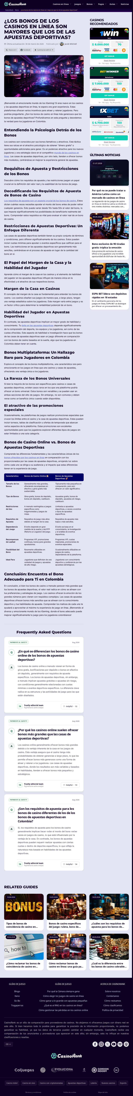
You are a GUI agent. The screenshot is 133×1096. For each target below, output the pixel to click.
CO (7, 1044)
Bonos (89, 4)
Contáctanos (113, 996)
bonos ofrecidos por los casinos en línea (24, 457)
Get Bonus (109, 56)
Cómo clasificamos (113, 1005)
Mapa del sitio (103, 1092)
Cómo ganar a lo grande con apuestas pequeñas (63, 1000)
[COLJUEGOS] (24, 1070)
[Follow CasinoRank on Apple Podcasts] (126, 1044)
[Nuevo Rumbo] (84, 1070)
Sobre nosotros (112, 991)
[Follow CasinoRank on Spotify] (120, 1044)
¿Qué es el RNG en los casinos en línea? (63, 1005)
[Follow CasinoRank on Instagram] (101, 1044)
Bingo (17, 991)
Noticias (125, 4)
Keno (17, 996)
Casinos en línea (61, 4)
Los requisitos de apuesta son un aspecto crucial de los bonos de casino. (40, 200)
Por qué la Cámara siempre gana (63, 991)
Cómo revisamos (112, 1000)
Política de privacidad (112, 1010)
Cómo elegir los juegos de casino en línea (63, 996)
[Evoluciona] (64, 1070)
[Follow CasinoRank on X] (107, 1044)
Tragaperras (17, 1005)
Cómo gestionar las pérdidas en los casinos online (63, 1010)
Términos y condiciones (33, 1092)
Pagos (101, 4)
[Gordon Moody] (100, 1070)
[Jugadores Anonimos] (42, 1070)
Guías (112, 4)
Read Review (109, 60)
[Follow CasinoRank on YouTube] (113, 1044)
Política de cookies (70, 1092)
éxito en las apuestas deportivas (38, 325)
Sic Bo (17, 1000)
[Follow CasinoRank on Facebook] (95, 1044)
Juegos (77, 4)
